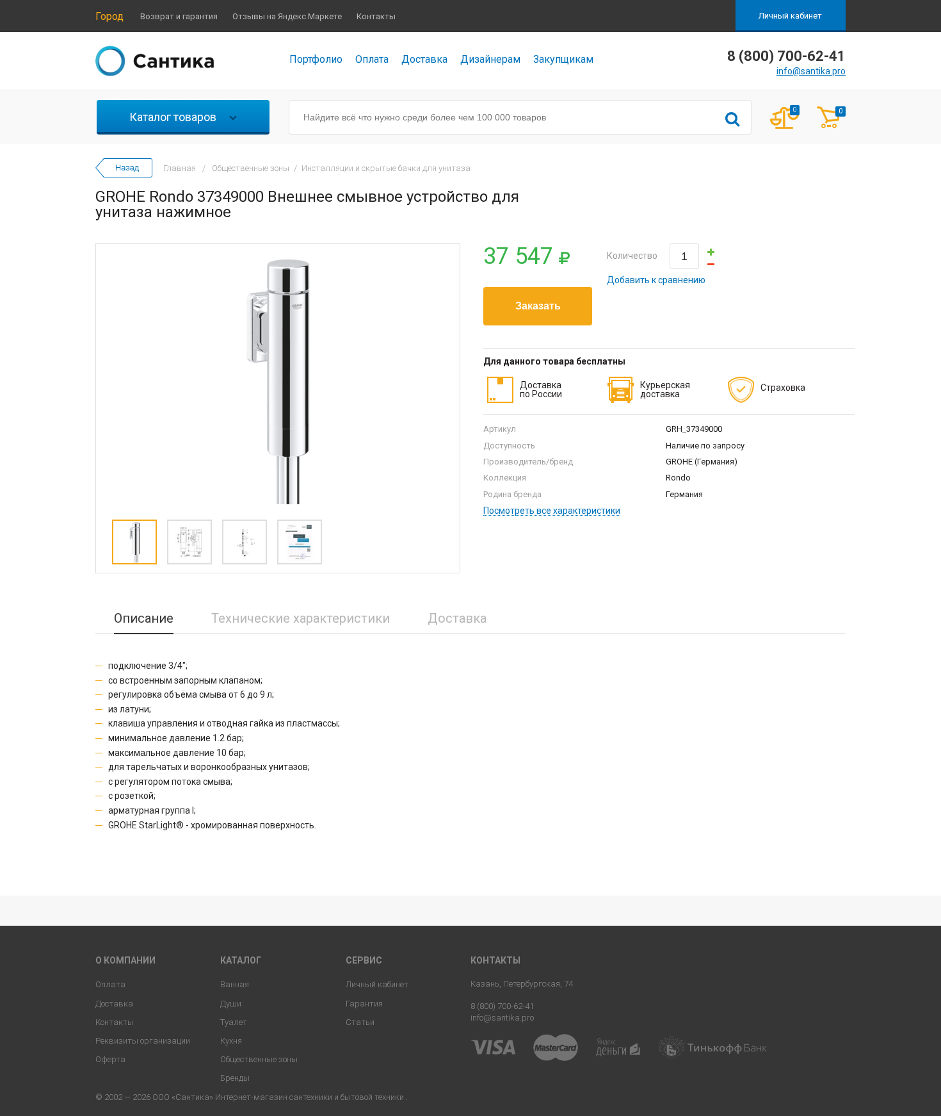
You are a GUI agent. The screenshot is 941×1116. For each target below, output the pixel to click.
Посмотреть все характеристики (551, 511)
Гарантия (364, 1003)
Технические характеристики (300, 618)
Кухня (231, 1041)
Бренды (235, 1078)
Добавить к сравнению (656, 279)
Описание (143, 618)
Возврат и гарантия (179, 16)
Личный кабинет (790, 16)
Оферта (110, 1059)
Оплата (372, 59)
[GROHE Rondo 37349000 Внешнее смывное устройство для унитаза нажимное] (278, 378)
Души (230, 1003)
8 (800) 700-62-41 (502, 1006)
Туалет (233, 1022)
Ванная (234, 984)
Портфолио (315, 59)
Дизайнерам (490, 59)
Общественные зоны (259, 1059)
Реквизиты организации (142, 1041)
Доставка (424, 59)
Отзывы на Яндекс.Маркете (287, 16)
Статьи (360, 1022)
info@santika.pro (811, 71)
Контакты (376, 16)
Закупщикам (563, 59)
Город (109, 16)
